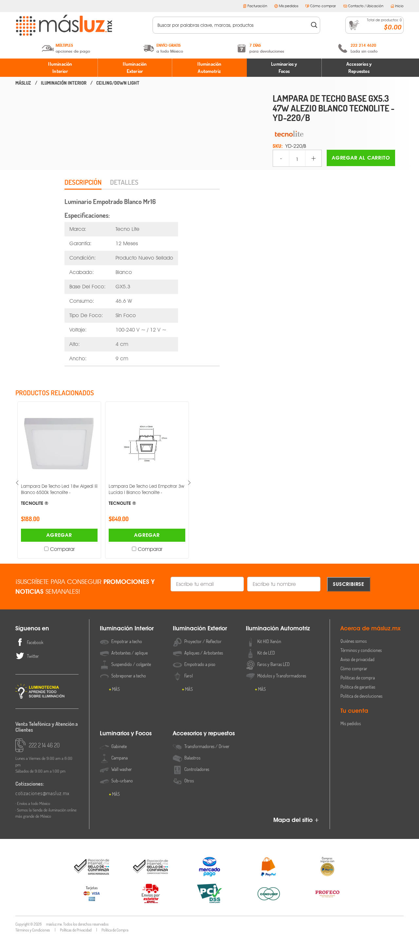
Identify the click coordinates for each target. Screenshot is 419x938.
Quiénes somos (353, 641)
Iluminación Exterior (135, 68)
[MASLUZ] (23, 83)
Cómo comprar (323, 6)
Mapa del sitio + (296, 819)
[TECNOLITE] (338, 133)
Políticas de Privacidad (76, 930)
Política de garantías (357, 687)
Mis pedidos (288, 6)
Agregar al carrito (361, 158)
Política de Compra (114, 930)
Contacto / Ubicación (365, 6)
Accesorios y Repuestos (359, 68)
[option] (59, 480)
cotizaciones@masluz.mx (42, 793)
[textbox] (232, 25)
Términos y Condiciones (32, 930)
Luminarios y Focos (284, 68)
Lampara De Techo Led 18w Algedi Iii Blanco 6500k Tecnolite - (59, 494)
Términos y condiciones (361, 650)
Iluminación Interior (60, 68)
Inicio (399, 6)
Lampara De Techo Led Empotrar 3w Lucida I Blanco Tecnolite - (146, 494)
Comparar (62, 549)
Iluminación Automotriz (209, 68)
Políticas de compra (357, 677)
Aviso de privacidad (357, 659)
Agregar (59, 535)
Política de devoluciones (361, 696)
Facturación (257, 6)
